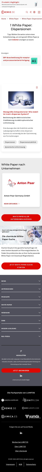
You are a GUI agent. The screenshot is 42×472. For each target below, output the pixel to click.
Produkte (5, 297)
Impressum (10, 464)
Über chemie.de (21, 451)
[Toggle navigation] (39, 12)
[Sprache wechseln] (34, 12)
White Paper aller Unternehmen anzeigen (21, 217)
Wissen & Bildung (8, 328)
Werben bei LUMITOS (20, 442)
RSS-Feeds (5, 336)
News (3, 281)
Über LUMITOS (20, 446)
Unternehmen (7, 289)
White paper (6, 305)
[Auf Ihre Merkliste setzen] (37, 87)
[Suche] (26, 12)
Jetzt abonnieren (21, 370)
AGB (20, 464)
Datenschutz (31, 464)
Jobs (3, 320)
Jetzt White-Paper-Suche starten (21, 266)
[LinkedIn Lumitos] (21, 433)
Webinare (5, 313)
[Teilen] (30, 12)
